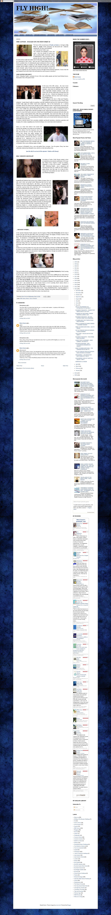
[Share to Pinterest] (50, 296)
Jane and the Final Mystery (79, 773)
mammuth (58, 905)
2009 (76, 375)
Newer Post (19, 365)
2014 (76, 282)
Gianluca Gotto (77, 677)
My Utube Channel (78, 867)
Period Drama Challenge (80, 873)
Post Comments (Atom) (28, 368)
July (77, 301)
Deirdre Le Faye (78, 840)
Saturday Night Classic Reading (81, 878)
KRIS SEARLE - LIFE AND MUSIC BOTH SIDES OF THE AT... (84, 355)
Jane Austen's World (79, 857)
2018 (76, 274)
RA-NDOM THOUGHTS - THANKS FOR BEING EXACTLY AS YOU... (85, 311)
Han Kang (79, 534)
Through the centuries (79, 887)
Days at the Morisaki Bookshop (79, 581)
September (78, 296)
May (77, 305)
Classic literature (33, 298)
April (77, 364)
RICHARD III (51, 35)
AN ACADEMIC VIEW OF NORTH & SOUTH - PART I (84, 359)
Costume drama (78, 837)
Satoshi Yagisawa (81, 584)
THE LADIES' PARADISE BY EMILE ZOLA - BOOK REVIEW (87, 175)
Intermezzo (79, 560)
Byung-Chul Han (80, 628)
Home (16, 35)
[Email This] (44, 296)
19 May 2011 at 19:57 (25, 318)
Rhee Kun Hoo (77, 607)
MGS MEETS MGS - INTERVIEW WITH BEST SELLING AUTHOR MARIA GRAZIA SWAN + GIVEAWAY (87, 384)
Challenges (77, 835)
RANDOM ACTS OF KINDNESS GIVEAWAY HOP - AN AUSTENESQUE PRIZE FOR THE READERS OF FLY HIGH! (87, 247)
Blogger (69, 905)
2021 (76, 268)
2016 (76, 278)
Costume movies (78, 838)
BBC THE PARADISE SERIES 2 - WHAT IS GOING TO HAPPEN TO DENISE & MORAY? (87, 143)
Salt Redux (79, 725)
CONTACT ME (69, 35)
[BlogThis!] (45, 296)
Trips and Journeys (78, 891)
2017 (76, 276)
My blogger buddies (79, 869)
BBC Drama (23, 298)
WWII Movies (77, 894)
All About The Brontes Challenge (82, 819)
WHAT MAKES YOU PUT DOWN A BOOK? (86, 454)
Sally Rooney (76, 558)
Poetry (75, 875)
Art (75, 820)
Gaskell (76, 849)
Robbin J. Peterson (81, 753)
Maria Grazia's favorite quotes (81, 501)
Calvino (76, 833)
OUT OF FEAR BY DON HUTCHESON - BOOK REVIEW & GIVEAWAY (85, 352)
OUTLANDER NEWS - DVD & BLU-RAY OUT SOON (87, 153)
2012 (76, 286)
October (78, 294)
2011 (76, 288)
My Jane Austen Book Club (80, 866)
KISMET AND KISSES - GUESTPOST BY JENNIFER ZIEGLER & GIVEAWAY (87, 432)
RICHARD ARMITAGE (40, 35)
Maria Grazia (23, 323)
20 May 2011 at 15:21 (25, 359)
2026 (76, 261)
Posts (76, 807)
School (75, 880)
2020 (76, 270)
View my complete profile (79, 79)
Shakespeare (77, 882)
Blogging (76, 829)
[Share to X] (47, 296)
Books (27, 298)
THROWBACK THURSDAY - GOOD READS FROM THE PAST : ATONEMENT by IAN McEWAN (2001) (87, 489)
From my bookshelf (78, 848)
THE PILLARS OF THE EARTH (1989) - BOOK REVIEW (85, 479)
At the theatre (77, 824)
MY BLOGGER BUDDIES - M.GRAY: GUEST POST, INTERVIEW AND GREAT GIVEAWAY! (86, 198)
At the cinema (77, 822)
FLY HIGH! (32, 8)
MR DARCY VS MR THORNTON (85, 164)
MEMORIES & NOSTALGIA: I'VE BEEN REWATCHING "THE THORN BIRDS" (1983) (87, 235)
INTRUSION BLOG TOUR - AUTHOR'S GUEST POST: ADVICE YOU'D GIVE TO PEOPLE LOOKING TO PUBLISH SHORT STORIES (87, 211)
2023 (76, 266)
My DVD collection (78, 864)
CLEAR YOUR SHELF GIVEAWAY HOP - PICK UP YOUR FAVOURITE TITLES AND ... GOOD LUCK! (87, 409)
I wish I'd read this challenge (81, 853)
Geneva (78, 664)
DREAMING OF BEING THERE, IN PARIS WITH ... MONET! (86, 186)
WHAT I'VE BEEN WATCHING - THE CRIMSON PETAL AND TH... (84, 349)
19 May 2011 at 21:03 (25, 333)
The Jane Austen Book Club (81, 885)
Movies (76, 860)
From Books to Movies (79, 846)
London (76, 858)
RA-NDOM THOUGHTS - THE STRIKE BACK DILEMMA (86, 444)
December (78, 290)
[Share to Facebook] (48, 296)
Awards (76, 826)
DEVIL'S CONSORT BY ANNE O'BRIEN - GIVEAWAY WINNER (85, 324)
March (77, 366)
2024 (76, 264)
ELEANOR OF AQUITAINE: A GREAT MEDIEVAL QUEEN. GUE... (84, 314)
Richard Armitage (78, 876)
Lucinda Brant (80, 726)
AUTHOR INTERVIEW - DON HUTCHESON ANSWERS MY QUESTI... (83, 345)
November (78, 292)
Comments (77, 810)
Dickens (76, 842)
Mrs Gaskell (77, 862)
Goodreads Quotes (90, 512)
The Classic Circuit (78, 884)
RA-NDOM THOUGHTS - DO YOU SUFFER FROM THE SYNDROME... (85, 317)
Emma (78, 718)
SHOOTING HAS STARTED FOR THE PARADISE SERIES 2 (87, 223)
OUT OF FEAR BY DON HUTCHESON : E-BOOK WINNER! (85, 331)
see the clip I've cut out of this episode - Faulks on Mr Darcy (42, 151)
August (77, 298)
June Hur (79, 526)
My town (76, 871)
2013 (76, 284)
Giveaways (76, 851)
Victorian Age (77, 893)
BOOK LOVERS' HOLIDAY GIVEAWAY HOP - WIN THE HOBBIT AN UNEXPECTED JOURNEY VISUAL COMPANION (87, 467)
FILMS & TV (29, 35)
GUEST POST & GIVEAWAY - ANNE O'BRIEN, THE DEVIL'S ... (84, 341)
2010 (76, 373)
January (78, 370)
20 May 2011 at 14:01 (25, 343)
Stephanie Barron (81, 775)
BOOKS (22, 35)
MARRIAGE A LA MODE (81, 361)
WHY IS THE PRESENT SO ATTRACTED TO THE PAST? (83, 307)
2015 (76, 280)
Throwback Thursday (79, 889)
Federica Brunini (80, 712)
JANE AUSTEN (60, 35)
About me (76, 817)
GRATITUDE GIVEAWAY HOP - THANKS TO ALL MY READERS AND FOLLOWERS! (87, 420)
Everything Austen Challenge (81, 844)
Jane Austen (80, 719)
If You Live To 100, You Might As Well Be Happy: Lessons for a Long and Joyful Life (80, 603)
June (77, 303)
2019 (76, 272)
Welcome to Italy (78, 896)
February (78, 368)
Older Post (65, 365)
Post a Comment (22, 362)
